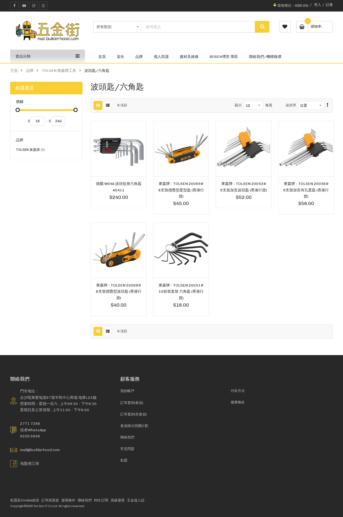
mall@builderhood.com (40, 450)
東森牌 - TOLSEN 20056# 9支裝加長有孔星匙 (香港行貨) (306, 189)
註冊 (329, 5)
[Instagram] (33, 6)
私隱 (123, 460)
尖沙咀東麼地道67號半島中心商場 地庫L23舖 (58, 397)
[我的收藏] (285, 27)
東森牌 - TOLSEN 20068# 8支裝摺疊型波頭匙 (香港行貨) (118, 291)
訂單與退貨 (50, 500)
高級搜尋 (118, 500)
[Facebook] (14, 6)
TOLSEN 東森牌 (30, 150)
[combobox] (198, 26)
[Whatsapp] (43, 6)
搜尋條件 (68, 500)
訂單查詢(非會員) (133, 414)
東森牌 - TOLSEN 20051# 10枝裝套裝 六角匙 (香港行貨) (181, 291)
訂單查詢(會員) (131, 403)
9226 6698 (30, 436)
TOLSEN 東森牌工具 (59, 70)
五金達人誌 (135, 500)
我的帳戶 (127, 391)
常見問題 (127, 449)
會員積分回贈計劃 (134, 426)
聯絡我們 (127, 437)
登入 (317, 5)
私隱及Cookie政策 (24, 500)
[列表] (107, 105)
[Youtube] (24, 6)
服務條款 (238, 402)
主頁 (14, 70)
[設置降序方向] (328, 105)
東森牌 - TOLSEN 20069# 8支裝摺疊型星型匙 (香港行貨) (181, 189)
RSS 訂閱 (101, 500)
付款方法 (238, 391)
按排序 (291, 105)
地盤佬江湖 (29, 463)
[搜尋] (262, 27)
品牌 (29, 70)
